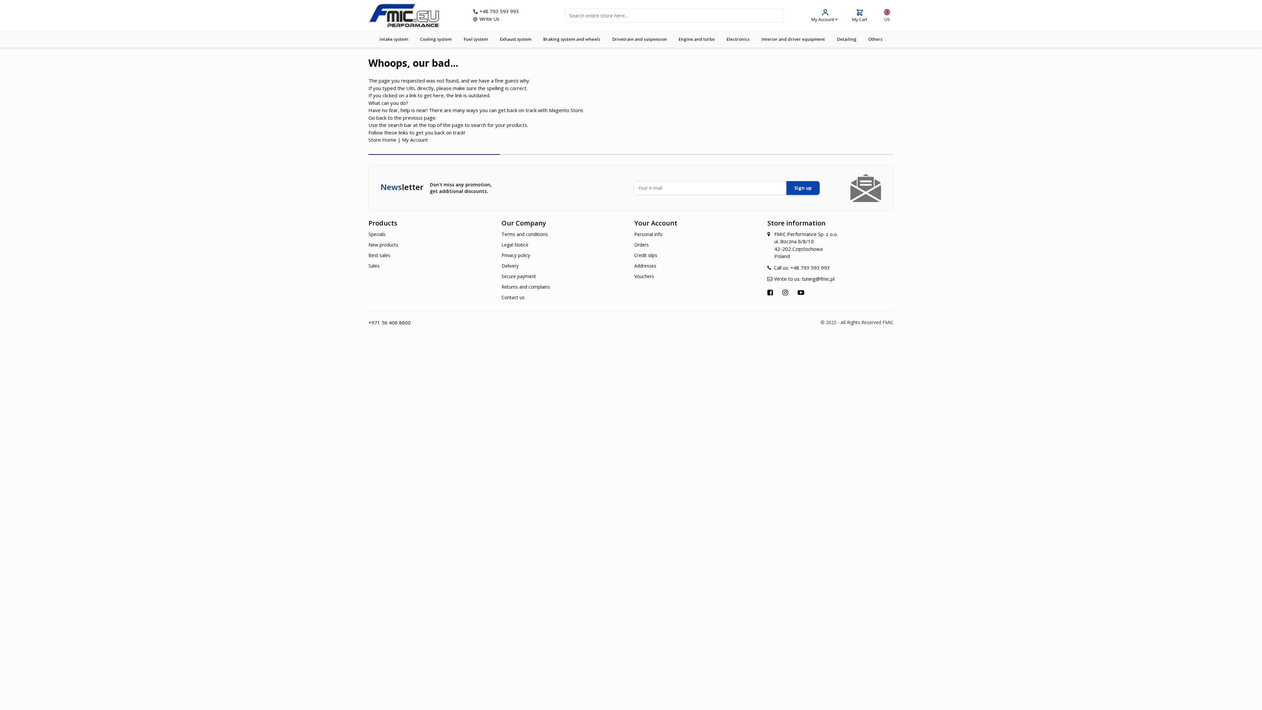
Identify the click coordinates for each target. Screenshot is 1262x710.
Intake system (394, 39)
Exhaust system (515, 39)
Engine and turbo (697, 39)
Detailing (846, 39)
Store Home (382, 139)
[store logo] (404, 15)
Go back (377, 117)
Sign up (803, 188)
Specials (377, 234)
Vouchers (644, 276)
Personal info (648, 234)
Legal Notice (515, 245)
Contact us (513, 297)
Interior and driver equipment (793, 39)
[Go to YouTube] (802, 292)
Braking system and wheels (571, 39)
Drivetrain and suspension (639, 39)
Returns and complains (526, 287)
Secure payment (519, 276)
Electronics (738, 39)
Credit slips (645, 255)
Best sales (379, 255)
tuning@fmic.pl (818, 278)
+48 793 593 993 (499, 11)
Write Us (489, 18)
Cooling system (436, 39)
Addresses (645, 266)
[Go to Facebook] (771, 292)
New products (383, 245)
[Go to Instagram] (786, 292)
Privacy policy (516, 255)
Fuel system (476, 39)
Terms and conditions (525, 234)
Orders (641, 245)
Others (875, 39)
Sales (374, 266)
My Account (415, 139)
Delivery (510, 266)
